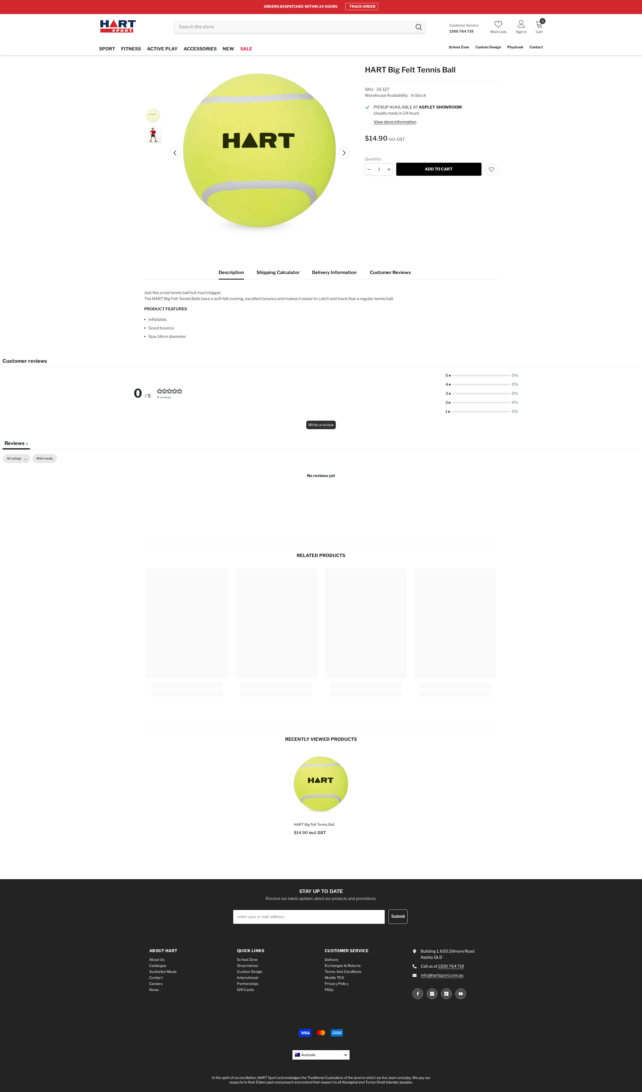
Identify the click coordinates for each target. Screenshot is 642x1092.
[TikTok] (446, 993)
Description (231, 272)
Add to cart (439, 169)
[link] (187, 685)
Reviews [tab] (16, 443)
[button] (175, 152)
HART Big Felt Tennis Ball (314, 824)
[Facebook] (418, 993)
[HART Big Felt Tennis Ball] (321, 785)
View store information (395, 122)
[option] (321, 7)
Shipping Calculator (278, 272)
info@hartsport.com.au (442, 975)
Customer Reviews (390, 272)
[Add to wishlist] (491, 169)
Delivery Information (334, 272)
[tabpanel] (321, 492)
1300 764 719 (451, 966)
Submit (398, 916)
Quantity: (373, 159)
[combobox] (293, 27)
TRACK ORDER (362, 6)
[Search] (299, 27)
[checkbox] (44, 458)
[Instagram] (432, 993)
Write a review (321, 425)
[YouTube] (460, 993)
